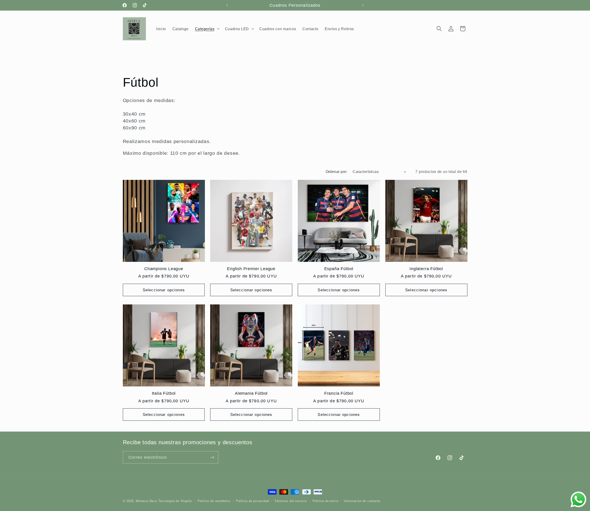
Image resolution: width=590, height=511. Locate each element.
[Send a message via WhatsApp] (578, 499)
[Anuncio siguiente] (363, 5)
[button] (207, 28)
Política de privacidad (252, 501)
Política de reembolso (214, 501)
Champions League (163, 268)
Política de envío (325, 501)
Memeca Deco (146, 501)
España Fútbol (339, 268)
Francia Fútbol (338, 393)
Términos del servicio (290, 501)
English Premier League (251, 268)
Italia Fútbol (164, 393)
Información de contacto (362, 501)
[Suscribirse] (212, 457)
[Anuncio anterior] (227, 5)
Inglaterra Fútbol (426, 268)
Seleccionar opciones (164, 290)
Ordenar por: (337, 171)
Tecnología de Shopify (175, 501)
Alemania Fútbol (251, 393)
